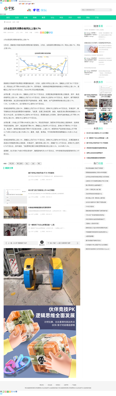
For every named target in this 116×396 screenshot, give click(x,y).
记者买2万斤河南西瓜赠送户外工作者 (97, 181)
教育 (43, 17)
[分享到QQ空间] (10, 1)
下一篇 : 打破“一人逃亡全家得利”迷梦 (59, 243)
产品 (97, 17)
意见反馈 (50, 385)
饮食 (26, 17)
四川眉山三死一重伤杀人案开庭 (95, 198)
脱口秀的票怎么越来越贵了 (94, 185)
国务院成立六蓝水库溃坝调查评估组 (96, 227)
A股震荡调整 (90, 236)
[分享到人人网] (50, 32)
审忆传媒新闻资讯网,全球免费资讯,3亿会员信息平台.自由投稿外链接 (74, 388)
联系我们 (58, 385)
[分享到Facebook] (16, 1)
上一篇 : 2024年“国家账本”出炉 (17, 243)
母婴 (79, 17)
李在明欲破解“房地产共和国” (94, 168)
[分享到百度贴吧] (12, 1)
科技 (61, 17)
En (21, 3)
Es (24, 3)
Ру (30, 3)
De (34, 3)
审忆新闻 (20, 163)
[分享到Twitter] (14, 1)
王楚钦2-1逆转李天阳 (92, 223)
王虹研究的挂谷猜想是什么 (94, 193)
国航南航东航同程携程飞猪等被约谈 (96, 210)
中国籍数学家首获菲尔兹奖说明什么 (96, 232)
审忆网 (11, 163)
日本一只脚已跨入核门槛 (93, 189)
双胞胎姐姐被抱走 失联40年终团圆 (96, 172)
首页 (8, 17)
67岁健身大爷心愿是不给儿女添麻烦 (97, 245)
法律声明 (66, 385)
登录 (1, 14)
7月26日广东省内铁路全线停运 (95, 215)
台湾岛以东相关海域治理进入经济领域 (97, 176)
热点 (27, 163)
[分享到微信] (3, 1)
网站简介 (42, 385)
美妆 (88, 17)
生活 (17, 17)
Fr (27, 3)
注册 (4, 14)
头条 (33, 163)
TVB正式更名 (90, 206)
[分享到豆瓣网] (8, 1)
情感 (34, 17)
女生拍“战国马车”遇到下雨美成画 (96, 202)
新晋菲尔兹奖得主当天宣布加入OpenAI (97, 249)
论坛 (52, 17)
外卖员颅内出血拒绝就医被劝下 (95, 219)
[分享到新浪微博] (6, 1)
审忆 (39, 163)
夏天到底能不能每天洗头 (93, 240)
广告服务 (74, 385)
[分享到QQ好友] (1, 1)
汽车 (70, 17)
